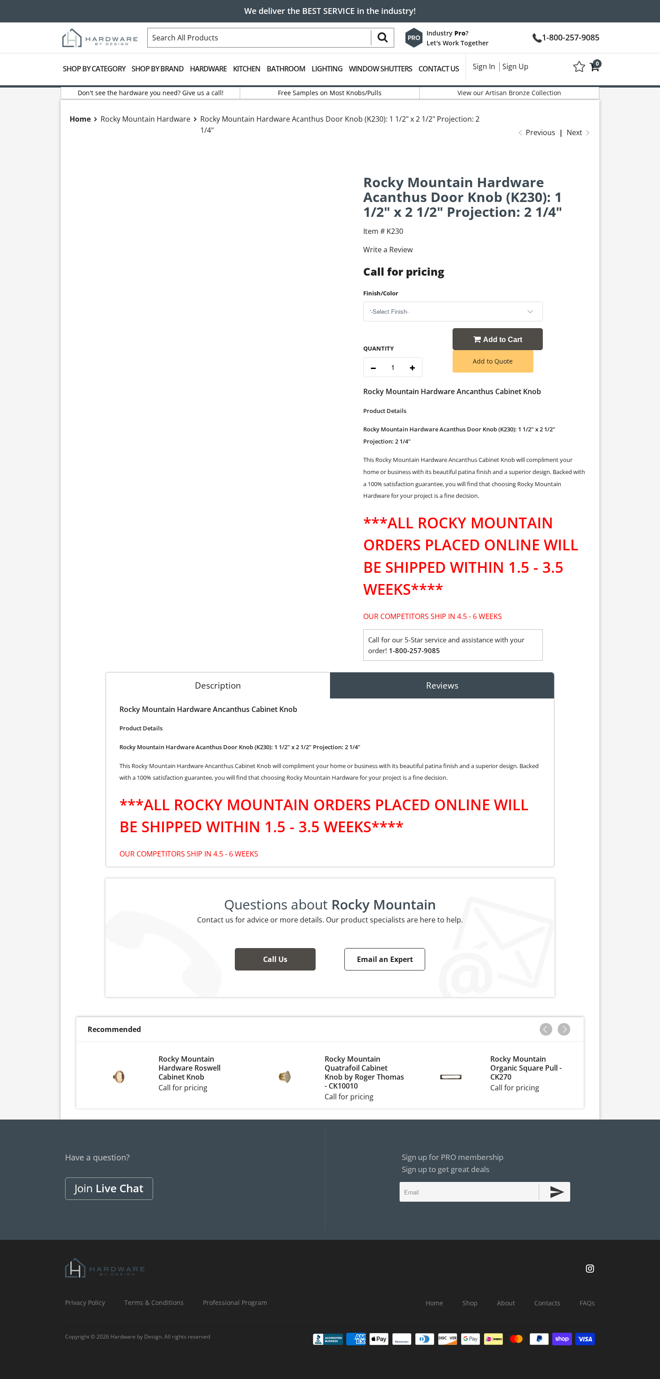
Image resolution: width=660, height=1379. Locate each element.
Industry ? (447, 33)
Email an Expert (385, 959)
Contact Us (438, 69)
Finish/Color (380, 293)
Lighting (327, 69)
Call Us (275, 959)
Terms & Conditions (154, 1302)
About (506, 1303)
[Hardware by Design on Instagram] (590, 1269)
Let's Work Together (457, 43)
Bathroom (286, 69)
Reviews (442, 685)
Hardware (208, 69)
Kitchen (246, 69)
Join (109, 1188)
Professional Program (235, 1302)
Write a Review (388, 250)
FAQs (587, 1303)
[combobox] (270, 38)
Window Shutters (380, 69)
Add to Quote (493, 361)
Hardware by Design (136, 1336)
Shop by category (94, 69)
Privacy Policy (85, 1302)
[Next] (564, 1029)
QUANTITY (378, 348)
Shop (470, 1303)
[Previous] (546, 1029)
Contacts (547, 1303)
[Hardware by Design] (100, 35)
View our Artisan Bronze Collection (509, 92)
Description (218, 685)
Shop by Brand (158, 69)
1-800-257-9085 (570, 36)
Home (434, 1303)
